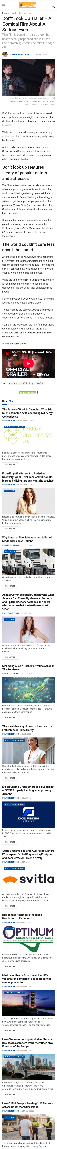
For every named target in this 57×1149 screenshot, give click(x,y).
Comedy (13, 383)
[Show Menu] (3, 5)
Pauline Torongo (11, 421)
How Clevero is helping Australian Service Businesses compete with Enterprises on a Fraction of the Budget (27, 1043)
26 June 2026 (27, 798)
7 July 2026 (26, 613)
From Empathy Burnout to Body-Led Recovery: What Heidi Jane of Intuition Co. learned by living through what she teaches (28, 477)
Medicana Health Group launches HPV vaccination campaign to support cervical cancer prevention (27, 979)
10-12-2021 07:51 (42, 54)
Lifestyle (13, 13)
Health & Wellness (14, 993)
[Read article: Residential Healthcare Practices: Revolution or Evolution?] (28, 939)
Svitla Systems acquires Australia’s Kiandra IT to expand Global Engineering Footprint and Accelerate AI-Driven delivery (28, 854)
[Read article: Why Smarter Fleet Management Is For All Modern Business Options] (28, 562)
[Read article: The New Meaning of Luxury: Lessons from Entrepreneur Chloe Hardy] (28, 750)
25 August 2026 (28, 485)
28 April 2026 (27, 986)
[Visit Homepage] (27, 5)
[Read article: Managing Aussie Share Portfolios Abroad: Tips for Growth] (28, 690)
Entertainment (25, 13)
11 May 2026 (26, 862)
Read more (11, 464)
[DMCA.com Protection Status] (28, 392)
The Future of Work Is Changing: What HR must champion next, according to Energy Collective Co (27, 413)
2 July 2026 (27, 673)
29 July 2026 (28, 545)
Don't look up (27, 383)
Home (4, 13)
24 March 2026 (28, 1111)
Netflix (40, 383)
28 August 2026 (28, 421)
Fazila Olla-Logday (12, 545)
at (6, 680)
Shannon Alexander (20, 54)
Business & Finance (14, 427)
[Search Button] (53, 5)
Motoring (10, 551)
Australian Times (11, 613)
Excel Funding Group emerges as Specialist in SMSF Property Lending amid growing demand (28, 790)
